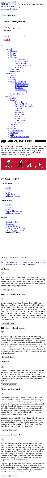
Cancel (12, 290)
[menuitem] (25, 60)
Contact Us (5, 9)
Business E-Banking (22, 84)
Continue (5, 290)
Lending (13, 55)
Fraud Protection (21, 90)
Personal (8, 49)
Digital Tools (14, 69)
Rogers (17, 116)
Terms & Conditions (30, 262)
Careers (13, 126)
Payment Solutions (21, 86)
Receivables (19, 88)
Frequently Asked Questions (15, 228)
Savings (13, 53)
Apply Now (19, 67)
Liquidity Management (23, 92)
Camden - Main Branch (23, 104)
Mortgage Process (21, 61)
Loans (7, 192)
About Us (9, 96)
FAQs (12, 135)
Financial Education (17, 131)
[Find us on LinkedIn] (31, 179)
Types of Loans (20, 59)
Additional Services (17, 71)
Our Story (13, 98)
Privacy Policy (15, 262)
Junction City (19, 112)
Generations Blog (11, 222)
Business (8, 73)
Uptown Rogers (20, 120)
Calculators (14, 133)
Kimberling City (20, 114)
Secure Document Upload (14, 230)
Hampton (18, 110)
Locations (13, 9)
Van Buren (18, 122)
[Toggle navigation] (2, 45)
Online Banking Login (9, 15)
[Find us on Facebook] (27, 179)
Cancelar (13, 384)
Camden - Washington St (24, 106)
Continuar (5, 384)
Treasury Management (18, 82)
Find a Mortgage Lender (23, 65)
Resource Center (11, 129)
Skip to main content (8, 2)
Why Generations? (21, 63)
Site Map (43, 262)
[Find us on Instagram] (23, 179)
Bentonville (19, 102)
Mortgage (13, 57)
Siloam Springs (20, 118)
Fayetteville (19, 108)
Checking (13, 51)
